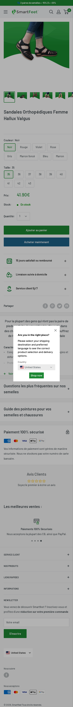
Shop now (36, 375)
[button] (55, 330)
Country (22, 362)
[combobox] (30, 367)
